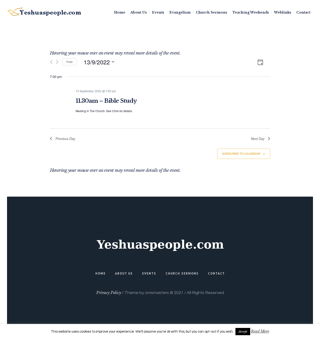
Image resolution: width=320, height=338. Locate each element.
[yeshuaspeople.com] (160, 244)
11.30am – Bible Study (106, 100)
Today (69, 61)
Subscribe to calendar (241, 153)
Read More (260, 331)
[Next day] (57, 62)
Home (100, 274)
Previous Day (65, 138)
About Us (124, 274)
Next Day (257, 138)
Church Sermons (182, 274)
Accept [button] (242, 332)
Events (149, 274)
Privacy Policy (108, 292)
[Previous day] (51, 62)
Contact (216, 274)
